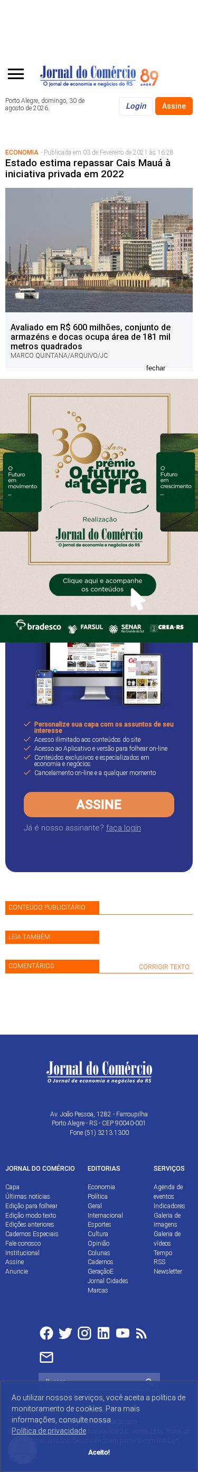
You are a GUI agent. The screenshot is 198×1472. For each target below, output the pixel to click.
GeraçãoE (101, 1271)
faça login (123, 828)
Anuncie (16, 1271)
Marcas (98, 1290)
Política (98, 1196)
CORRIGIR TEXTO (164, 967)
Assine (174, 106)
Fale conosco (23, 1243)
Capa (12, 1187)
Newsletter (168, 1271)
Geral (95, 1206)
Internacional (105, 1215)
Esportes (99, 1224)
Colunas (99, 1253)
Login (136, 106)
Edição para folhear (31, 1206)
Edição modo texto (30, 1215)
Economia (101, 1187)
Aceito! (99, 1452)
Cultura (98, 1234)
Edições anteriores (29, 1224)
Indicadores (169, 1206)
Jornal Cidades (108, 1281)
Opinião (98, 1243)
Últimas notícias (27, 1196)
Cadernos (101, 1262)
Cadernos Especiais (32, 1234)
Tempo (163, 1253)
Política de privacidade (49, 1431)
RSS (159, 1262)
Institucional (22, 1253)
